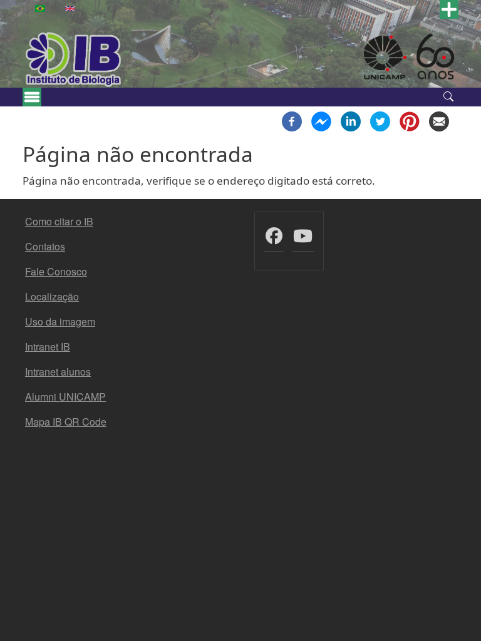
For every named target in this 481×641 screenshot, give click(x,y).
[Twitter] (380, 120)
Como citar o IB (59, 221)
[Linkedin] (351, 120)
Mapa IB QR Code (65, 421)
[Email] (439, 120)
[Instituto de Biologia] (74, 59)
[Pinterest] (410, 120)
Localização (52, 296)
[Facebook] (292, 120)
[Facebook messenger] (321, 120)
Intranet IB (47, 346)
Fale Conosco (56, 271)
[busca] (448, 95)
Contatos (45, 246)
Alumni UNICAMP (65, 396)
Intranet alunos (58, 371)
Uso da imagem (60, 321)
